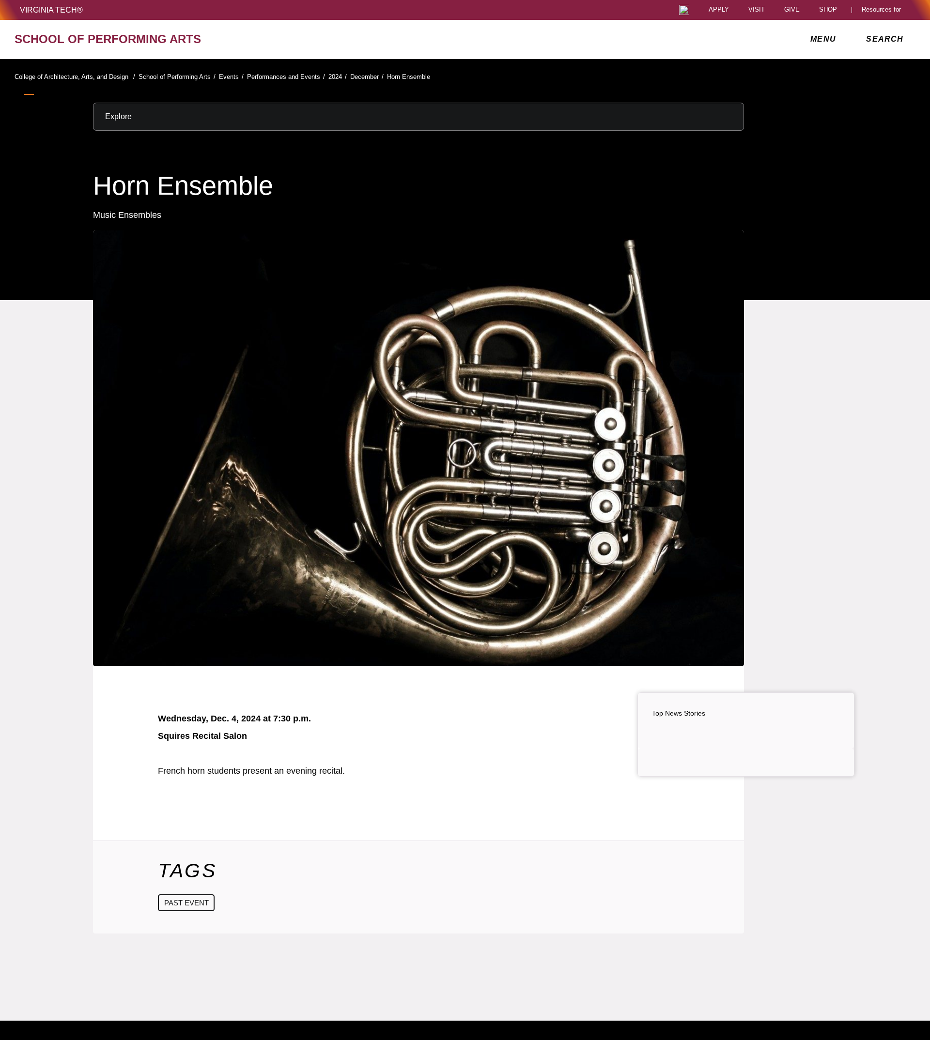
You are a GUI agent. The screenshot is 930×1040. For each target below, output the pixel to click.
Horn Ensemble (408, 76)
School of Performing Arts (177, 76)
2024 (337, 76)
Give (792, 10)
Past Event (186, 903)
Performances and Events (286, 76)
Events (231, 76)
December (367, 76)
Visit (756, 10)
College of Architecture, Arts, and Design (75, 76)
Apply (719, 10)
